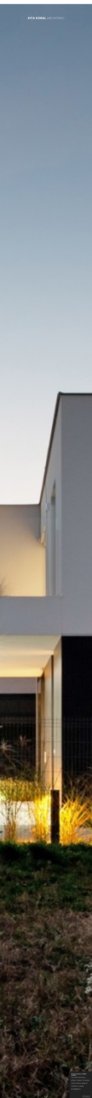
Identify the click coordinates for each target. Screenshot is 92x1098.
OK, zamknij (86, 1096)
